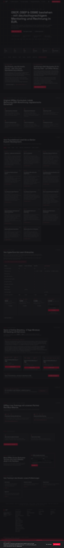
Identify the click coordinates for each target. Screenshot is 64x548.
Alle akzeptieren (56, 544)
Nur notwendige (49, 544)
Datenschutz (19, 546)
